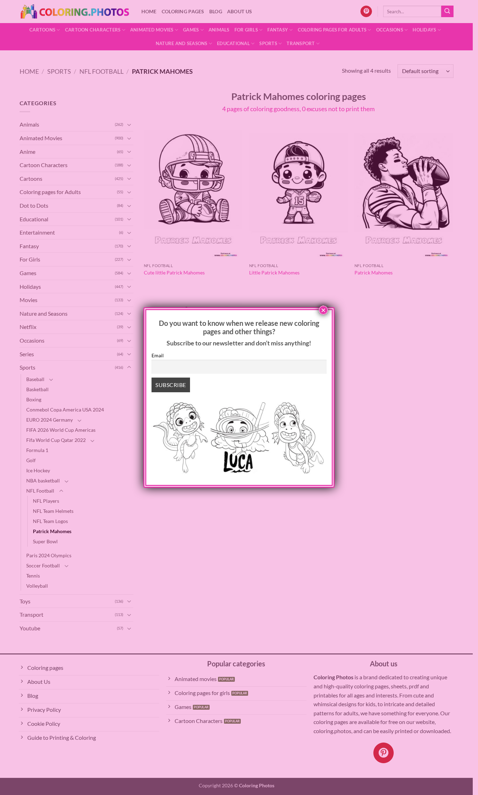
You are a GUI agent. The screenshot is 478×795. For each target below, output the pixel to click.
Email (158, 355)
